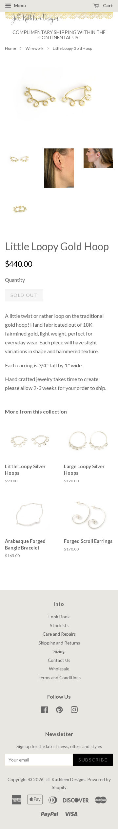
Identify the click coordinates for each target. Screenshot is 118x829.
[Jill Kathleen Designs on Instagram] (74, 711)
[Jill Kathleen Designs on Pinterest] (59, 711)
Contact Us (59, 660)
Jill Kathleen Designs (65, 779)
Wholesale (59, 668)
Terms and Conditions (59, 677)
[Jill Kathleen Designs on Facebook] (44, 711)
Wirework (34, 48)
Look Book (59, 616)
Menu (19, 5)
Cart (107, 5)
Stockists (59, 625)
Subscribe (93, 759)
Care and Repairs (59, 634)
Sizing (59, 651)
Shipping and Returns (59, 643)
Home (10, 48)
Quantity (15, 280)
